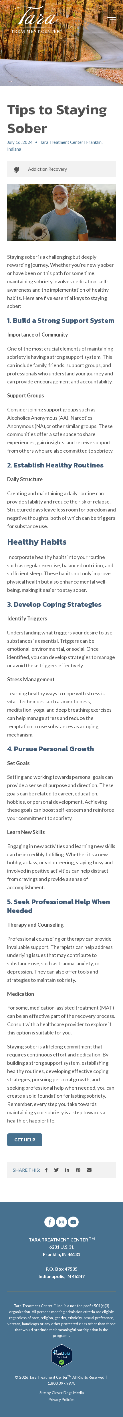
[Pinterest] (78, 1170)
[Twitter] (56, 1170)
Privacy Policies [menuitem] (61, 1399)
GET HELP (24, 1139)
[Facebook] (46, 1170)
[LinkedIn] (67, 1170)
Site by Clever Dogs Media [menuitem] (61, 1392)
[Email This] (89, 1170)
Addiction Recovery (47, 169)
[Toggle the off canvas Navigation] (111, 19)
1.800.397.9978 (62, 1383)
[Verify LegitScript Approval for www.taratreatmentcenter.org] (61, 1365)
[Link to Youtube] (73, 1222)
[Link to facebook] (49, 1222)
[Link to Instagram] (61, 1222)
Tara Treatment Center (50, 1377)
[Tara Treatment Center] (35, 20)
